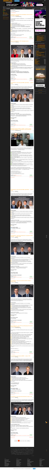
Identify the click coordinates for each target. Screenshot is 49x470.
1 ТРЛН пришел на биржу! (39, 39)
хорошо (31, 78)
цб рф (20, 454)
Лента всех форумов (18, 459)
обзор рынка (12, 451)
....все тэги (32, 455)
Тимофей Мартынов (18, 16)
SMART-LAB (7, 1)
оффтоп (27, 451)
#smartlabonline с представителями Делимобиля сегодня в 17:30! (21, 396)
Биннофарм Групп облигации (19, 37)
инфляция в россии (21, 450)
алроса (29, 448)
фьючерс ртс (16, 454)
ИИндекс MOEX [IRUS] (38, 53)
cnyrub (14, 448)
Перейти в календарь (37, 48)
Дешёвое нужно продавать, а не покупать (41, 40)
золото (28, 449)
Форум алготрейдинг (18, 462)
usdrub (25, 448)
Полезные (36, 33)
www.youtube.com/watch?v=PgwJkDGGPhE (18, 34)
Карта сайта (41, 460)
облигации (15, 78)
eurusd (15, 448)
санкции (32, 452)
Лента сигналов (36, 56)
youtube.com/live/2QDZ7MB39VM (15, 350)
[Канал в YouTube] (26, 444)
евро (26, 449)
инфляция (19, 450)
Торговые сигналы (7, 463)
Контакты (41, 462)
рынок (31, 452)
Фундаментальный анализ (30, 461)
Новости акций (5, 12)
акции (38, 43)
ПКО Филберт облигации (19, 175)
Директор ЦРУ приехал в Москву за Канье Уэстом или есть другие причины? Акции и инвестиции (41, 35)
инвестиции (31, 449)
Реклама (41, 461)
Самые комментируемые (7, 461)
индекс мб (16, 450)
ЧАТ (3, 11)
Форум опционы (18, 463)
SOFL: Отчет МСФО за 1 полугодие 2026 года (42, 47)
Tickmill (35, 60)
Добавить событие (44, 48)
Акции (14, 351)
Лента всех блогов (7, 459)
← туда (16, 440)
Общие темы (17, 460)
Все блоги (4, 10)
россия (25, 452)
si (24, 448)
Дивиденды (28, 463)
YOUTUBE (12, 118)
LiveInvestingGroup (37, 63)
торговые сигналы (13, 453)
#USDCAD (37, 51)
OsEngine (36, 59)
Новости (6, 462)
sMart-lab (16, 84)
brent (12, 448)
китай (23, 450)
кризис (29, 450)
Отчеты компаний (29, 462)
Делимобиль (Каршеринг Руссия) (20, 435)
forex (17, 448)
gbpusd (18, 448)
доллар (18, 449)
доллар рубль (21, 449)
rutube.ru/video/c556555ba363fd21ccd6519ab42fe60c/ (17, 173)
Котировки (28, 460)
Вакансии (41, 463)
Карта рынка (28, 459)
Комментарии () (13, 80)
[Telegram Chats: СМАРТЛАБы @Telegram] (18, 444)
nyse (21, 448)
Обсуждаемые (37, 34)
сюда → (28, 440)
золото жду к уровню (38, 55)
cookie (31, 468)
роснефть (23, 452)
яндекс (28, 454)
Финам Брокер (36, 62)
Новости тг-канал (5, 13)
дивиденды (16, 449)
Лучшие (40, 33)
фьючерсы (18, 454)
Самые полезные (7, 460)
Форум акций (17, 461)
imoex (19, 448)
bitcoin (11, 448)
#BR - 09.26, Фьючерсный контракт (40, 52)
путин (15, 452)
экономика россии (25, 454)
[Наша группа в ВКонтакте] (23, 444)
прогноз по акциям (12, 452)
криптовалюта (32, 450)
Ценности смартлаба (42, 459)
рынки (29, 452)
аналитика (32, 448)
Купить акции (40, 92)
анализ (30, 448)
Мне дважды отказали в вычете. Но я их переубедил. (41, 38)
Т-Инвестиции (36, 61)
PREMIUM (4, 9)
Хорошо (34, 468)
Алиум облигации (25, 37)
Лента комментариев (6, 14)
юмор (27, 454)
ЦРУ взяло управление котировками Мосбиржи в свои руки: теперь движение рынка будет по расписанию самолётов (41, 37)
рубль (28, 452)
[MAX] (21, 444)
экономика (41, 43)
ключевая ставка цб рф (26, 450)
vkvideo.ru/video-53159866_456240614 (17, 35)
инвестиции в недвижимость (12, 450)
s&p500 (23, 448)
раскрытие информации (19, 452)
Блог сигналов (44, 56)
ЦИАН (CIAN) (17, 352)
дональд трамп (24, 449)
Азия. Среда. (38, 36)
